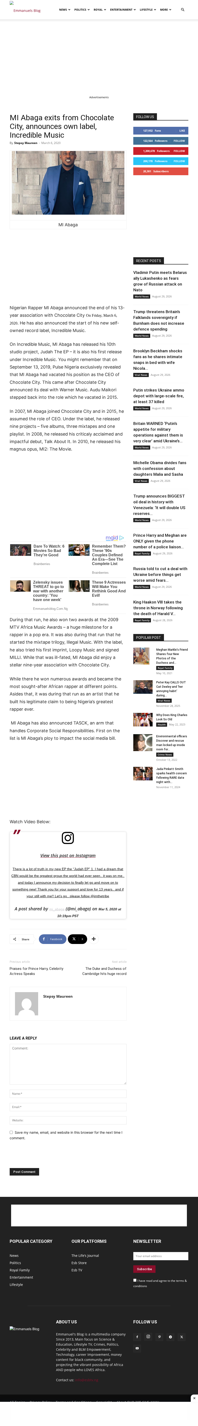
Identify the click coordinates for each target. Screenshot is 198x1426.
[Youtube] (137, 1348)
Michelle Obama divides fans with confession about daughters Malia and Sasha (159, 468)
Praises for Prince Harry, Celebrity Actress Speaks (36, 971)
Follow (179, 141)
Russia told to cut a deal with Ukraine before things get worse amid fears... (160, 574)
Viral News (141, 375)
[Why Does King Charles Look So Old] (143, 719)
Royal (98, 9)
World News (142, 296)
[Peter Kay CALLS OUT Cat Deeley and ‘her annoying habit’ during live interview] (143, 687)
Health (162, 724)
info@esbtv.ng (86, 1380)
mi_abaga (56, 909)
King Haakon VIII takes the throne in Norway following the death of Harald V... (158, 608)
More (164, 9)
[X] (181, 1337)
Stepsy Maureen (25, 143)
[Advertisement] (99, 55)
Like (182, 130)
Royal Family (142, 553)
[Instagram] (148, 1337)
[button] (182, 10)
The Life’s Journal (85, 1255)
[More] (94, 939)
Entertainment (121, 9)
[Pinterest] (159, 1337)
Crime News (165, 754)
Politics (80, 9)
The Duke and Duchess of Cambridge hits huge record (104, 971)
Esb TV (76, 1270)
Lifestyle (146, 9)
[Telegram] (170, 1337)
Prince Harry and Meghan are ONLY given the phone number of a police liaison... (160, 541)
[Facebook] (137, 1337)
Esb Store (79, 1262)
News (63, 9)
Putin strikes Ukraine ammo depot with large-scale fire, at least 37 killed (158, 396)
